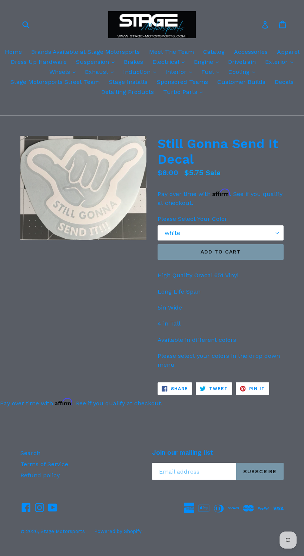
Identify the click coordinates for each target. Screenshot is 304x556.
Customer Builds (241, 81)
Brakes (133, 61)
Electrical (170, 61)
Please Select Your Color (192, 218)
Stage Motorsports (62, 531)
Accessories (251, 51)
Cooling (243, 71)
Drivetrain (242, 61)
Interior (180, 71)
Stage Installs (128, 81)
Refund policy (40, 475)
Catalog (214, 51)
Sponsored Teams (182, 81)
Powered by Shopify (118, 531)
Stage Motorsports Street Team (55, 81)
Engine (208, 61)
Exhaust (101, 71)
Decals (284, 81)
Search (30, 453)
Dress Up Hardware (39, 61)
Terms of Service (44, 464)
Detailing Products (127, 91)
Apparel (288, 51)
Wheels (64, 71)
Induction (141, 71)
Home (13, 51)
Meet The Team (171, 51)
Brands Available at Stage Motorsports (85, 51)
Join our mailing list (182, 452)
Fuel (212, 71)
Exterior (281, 61)
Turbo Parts (184, 91)
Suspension (97, 61)
